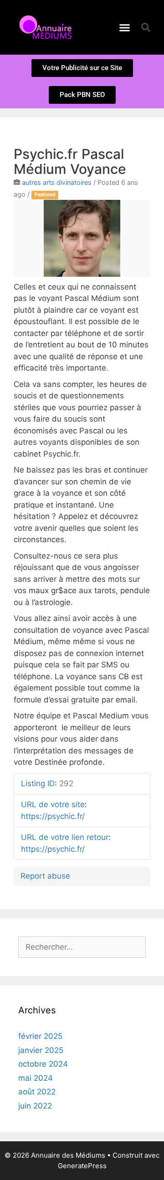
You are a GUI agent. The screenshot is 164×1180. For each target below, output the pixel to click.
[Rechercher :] (82, 946)
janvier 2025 (40, 1050)
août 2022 (37, 1091)
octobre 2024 (43, 1063)
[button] (124, 27)
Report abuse (45, 875)
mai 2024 (35, 1078)
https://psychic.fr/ (53, 816)
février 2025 (40, 1036)
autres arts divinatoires (57, 182)
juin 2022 (35, 1105)
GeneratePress (82, 1165)
